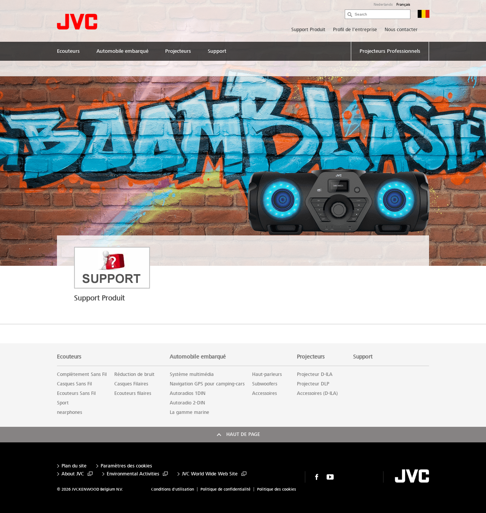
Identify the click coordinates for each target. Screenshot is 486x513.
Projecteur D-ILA (315, 374)
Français (403, 4)
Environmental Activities (133, 474)
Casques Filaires (131, 384)
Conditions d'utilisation (172, 489)
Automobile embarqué (198, 356)
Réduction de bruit (134, 374)
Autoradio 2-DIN (187, 403)
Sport (63, 403)
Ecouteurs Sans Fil (76, 393)
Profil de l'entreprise (355, 30)
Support (362, 356)
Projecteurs (311, 356)
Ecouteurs (69, 356)
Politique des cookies (276, 489)
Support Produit (308, 30)
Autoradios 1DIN (187, 393)
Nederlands (383, 4)
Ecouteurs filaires (132, 393)
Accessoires (264, 393)
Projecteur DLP (313, 384)
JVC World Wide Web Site (210, 474)
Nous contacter (401, 30)
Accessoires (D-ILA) (317, 393)
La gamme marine (189, 412)
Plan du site (74, 466)
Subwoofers (264, 384)
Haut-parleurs (267, 374)
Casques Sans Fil (74, 384)
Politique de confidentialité (225, 489)
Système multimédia (192, 374)
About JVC (73, 474)
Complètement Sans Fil (82, 374)
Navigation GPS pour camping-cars (207, 384)
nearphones (69, 412)
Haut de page (243, 434)
